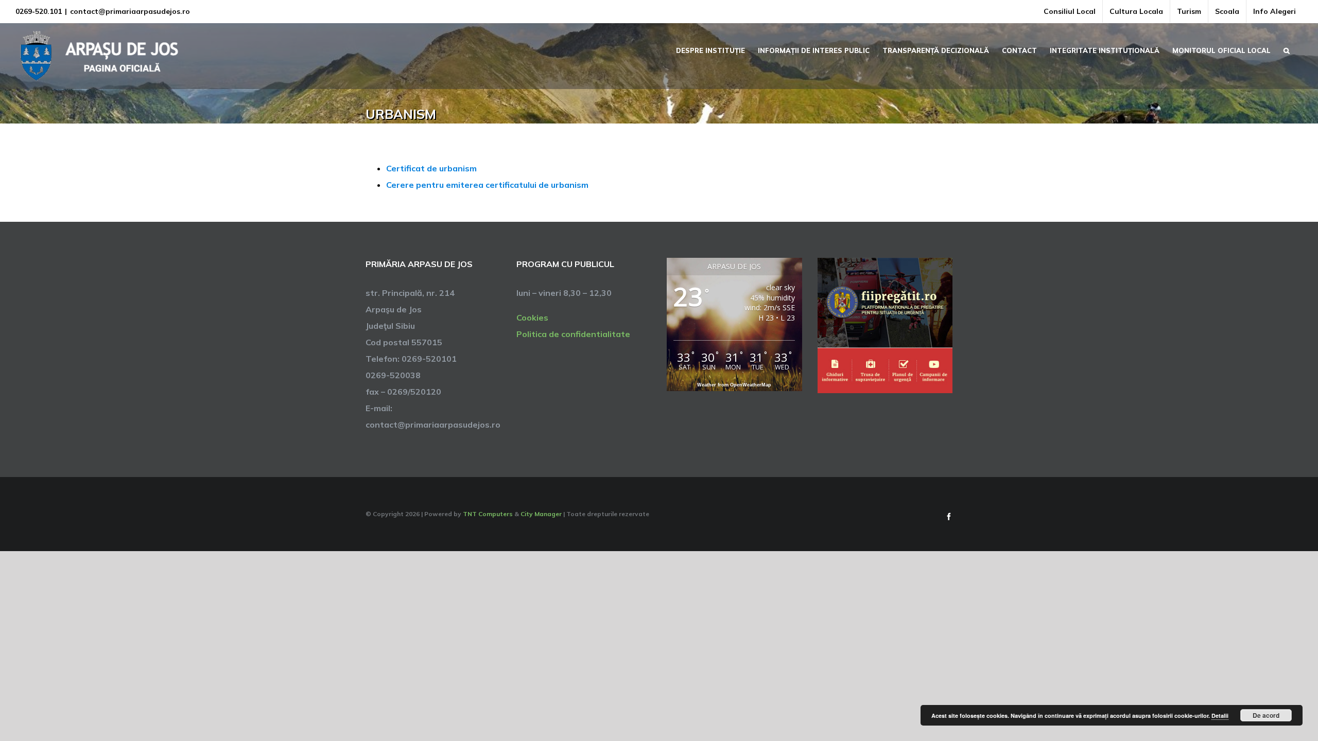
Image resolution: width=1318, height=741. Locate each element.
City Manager (541, 514)
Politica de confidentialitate (573, 334)
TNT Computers (488, 514)
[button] (1287, 49)
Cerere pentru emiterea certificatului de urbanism (487, 185)
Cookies (532, 317)
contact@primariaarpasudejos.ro (130, 11)
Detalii (1219, 715)
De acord (1266, 715)
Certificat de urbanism (431, 168)
